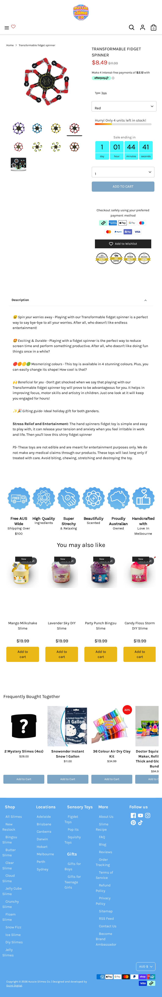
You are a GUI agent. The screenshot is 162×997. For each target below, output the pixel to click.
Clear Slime (8, 865)
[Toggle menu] (12, 27)
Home (10, 45)
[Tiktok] (140, 822)
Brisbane (44, 824)
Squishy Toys (73, 840)
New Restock (8, 827)
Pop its (73, 829)
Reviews (105, 852)
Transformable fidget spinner (37, 45)
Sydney (42, 869)
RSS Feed (106, 918)
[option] (46, 83)
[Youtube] (140, 815)
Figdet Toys (71, 819)
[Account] (142, 26)
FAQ (102, 837)
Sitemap (106, 911)
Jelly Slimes (8, 952)
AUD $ (143, 966)
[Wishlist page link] (15, 26)
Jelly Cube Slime (12, 891)
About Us (106, 816)
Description (20, 300)
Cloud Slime (8, 878)
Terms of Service (104, 875)
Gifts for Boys (73, 866)
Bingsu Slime (9, 840)
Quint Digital (14, 985)
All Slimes (13, 816)
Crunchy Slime (10, 904)
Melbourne (45, 854)
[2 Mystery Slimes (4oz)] (24, 726)
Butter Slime (9, 852)
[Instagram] (147, 815)
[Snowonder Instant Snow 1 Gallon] (67, 726)
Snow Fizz (13, 927)
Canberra (44, 831)
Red (98, 108)
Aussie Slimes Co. (39, 981)
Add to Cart (23, 779)
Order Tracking (103, 862)
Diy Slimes (14, 942)
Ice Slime (13, 935)
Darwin (42, 839)
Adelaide (44, 816)
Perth (41, 861)
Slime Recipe (102, 827)
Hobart (42, 847)
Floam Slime (9, 917)
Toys (104, 92)
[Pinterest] (133, 822)
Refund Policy (103, 888)
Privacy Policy (103, 901)
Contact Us (107, 926)
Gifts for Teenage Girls (73, 881)
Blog (102, 844)
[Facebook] (133, 815)
